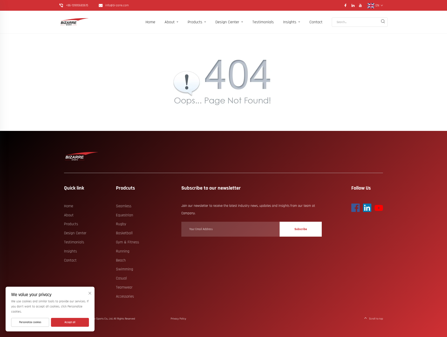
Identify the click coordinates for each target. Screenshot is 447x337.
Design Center (227, 22)
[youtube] (360, 5)
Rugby (121, 224)
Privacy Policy (178, 318)
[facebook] (345, 5)
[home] (81, 156)
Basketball (124, 233)
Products (195, 22)
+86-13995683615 (77, 5)
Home (150, 22)
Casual (121, 278)
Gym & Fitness (127, 242)
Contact (315, 22)
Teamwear (124, 287)
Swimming (124, 269)
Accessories (125, 296)
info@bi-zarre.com (117, 5)
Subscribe (301, 229)
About (170, 22)
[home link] (74, 22)
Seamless (123, 206)
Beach (121, 260)
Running (122, 251)
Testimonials (263, 22)
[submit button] (382, 22)
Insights (289, 22)
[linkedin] (353, 5)
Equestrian (124, 215)
